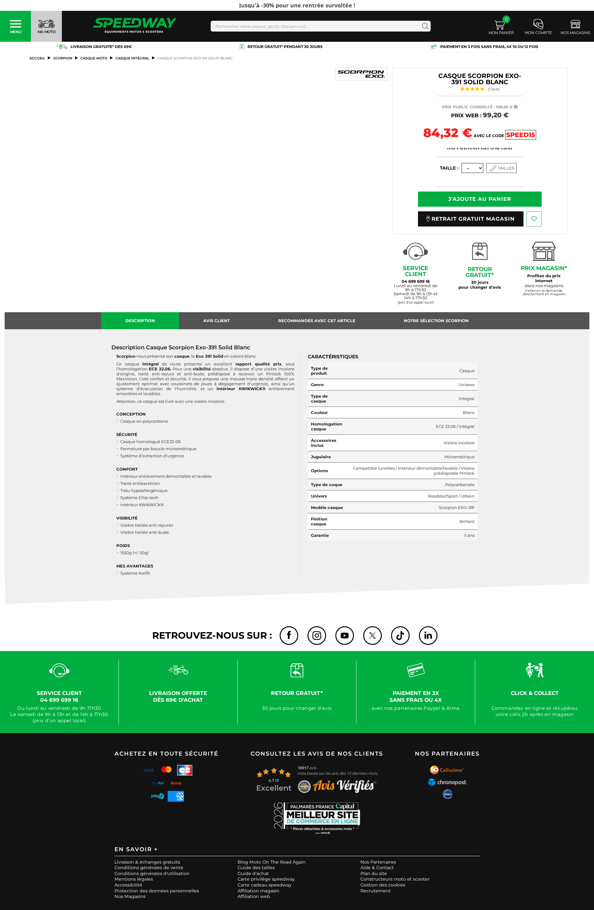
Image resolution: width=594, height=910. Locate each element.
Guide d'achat (253, 873)
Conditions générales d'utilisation (152, 873)
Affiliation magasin (258, 891)
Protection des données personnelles (156, 891)
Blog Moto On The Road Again (272, 862)
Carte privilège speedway (266, 879)
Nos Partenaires (378, 862)
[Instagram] (317, 635)
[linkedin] (428, 635)
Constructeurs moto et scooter (395, 879)
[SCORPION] (361, 74)
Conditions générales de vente (148, 867)
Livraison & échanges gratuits (147, 862)
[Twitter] (372, 635)
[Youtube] (344, 635)
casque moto (93, 58)
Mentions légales (133, 879)
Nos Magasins (129, 896)
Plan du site (373, 873)
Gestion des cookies (382, 885)
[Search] (424, 26)
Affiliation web (254, 896)
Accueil (37, 58)
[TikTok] (400, 635)
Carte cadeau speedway (264, 885)
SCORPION (62, 58)
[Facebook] (289, 635)
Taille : (449, 168)
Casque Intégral (132, 58)
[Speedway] (135, 26)
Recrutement (375, 891)
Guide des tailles (256, 867)
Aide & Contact (377, 867)
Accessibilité (128, 885)
